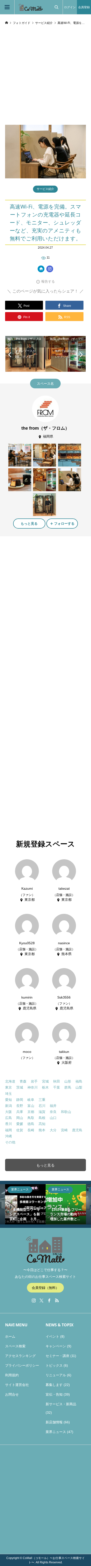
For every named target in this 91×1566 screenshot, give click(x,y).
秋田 (56, 1081)
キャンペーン (56, 1346)
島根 (42, 1118)
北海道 (10, 1081)
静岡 (19, 1100)
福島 (78, 1081)
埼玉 (8, 1094)
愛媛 (19, 1124)
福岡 (8, 1130)
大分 (53, 1130)
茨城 (19, 1087)
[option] (25, 1204)
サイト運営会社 (17, 1385)
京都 (30, 1112)
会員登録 (84, 7)
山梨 (78, 1087)
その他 (10, 1142)
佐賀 (19, 1130)
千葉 (56, 1087)
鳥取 (30, 1118)
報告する (48, 281)
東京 (8, 1087)
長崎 (30, 1130)
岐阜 (30, 1100)
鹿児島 (77, 1130)
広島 (8, 1118)
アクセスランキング (20, 1356)
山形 (67, 1081)
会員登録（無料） (45, 1288)
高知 (42, 1124)
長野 (19, 1106)
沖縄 (8, 1136)
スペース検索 (15, 1346)
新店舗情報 (54, 1422)
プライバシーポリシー (22, 1365)
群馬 (67, 1087)
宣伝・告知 (54, 1394)
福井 (53, 1106)
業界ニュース (56, 1432)
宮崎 (64, 1130)
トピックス (54, 1365)
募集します (54, 1385)
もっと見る (29, 523)
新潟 (8, 1106)
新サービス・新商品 (61, 1404)
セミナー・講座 (57, 1356)
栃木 (45, 1087)
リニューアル (56, 1375)
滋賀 (42, 1112)
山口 (53, 1118)
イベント (52, 1336)
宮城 (45, 1081)
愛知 (8, 1100)
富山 (30, 1106)
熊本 (42, 1130)
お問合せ (12, 1394)
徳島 (30, 1124)
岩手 (34, 1081)
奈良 (53, 1112)
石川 (42, 1106)
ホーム (10, 1336)
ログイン (70, 7)
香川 (8, 1124)
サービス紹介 (45, 189)
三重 (42, 1100)
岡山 (19, 1118)
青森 (23, 1081)
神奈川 (32, 1087)
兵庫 (19, 1112)
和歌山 (66, 1112)
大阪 (8, 1112)
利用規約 (12, 1375)
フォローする (64, 523)
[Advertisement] (45, 76)
